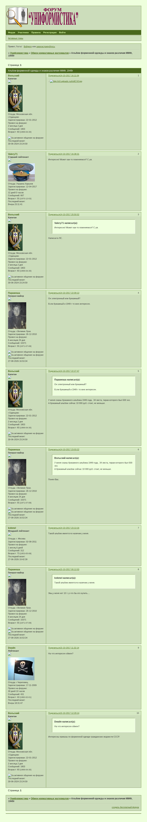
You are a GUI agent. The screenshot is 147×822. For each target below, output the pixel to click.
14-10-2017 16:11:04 (69, 75)
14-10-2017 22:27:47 (69, 371)
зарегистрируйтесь (45, 46)
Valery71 (13, 154)
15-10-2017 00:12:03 (69, 569)
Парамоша (14, 293)
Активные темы (15, 38)
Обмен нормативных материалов (50, 53)
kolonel (12, 528)
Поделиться (54, 75)
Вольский (13, 75)
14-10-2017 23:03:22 (69, 449)
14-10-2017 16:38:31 (69, 154)
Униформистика (19, 53)
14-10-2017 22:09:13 (69, 293)
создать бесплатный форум (125, 807)
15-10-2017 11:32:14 (69, 648)
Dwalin (11, 648)
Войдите (28, 46)
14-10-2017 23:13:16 (69, 528)
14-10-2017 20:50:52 (69, 214)
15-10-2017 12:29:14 (69, 713)
